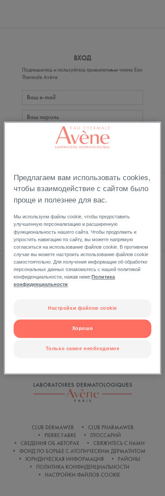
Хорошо (82, 328)
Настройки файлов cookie (82, 308)
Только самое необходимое (83, 348)
